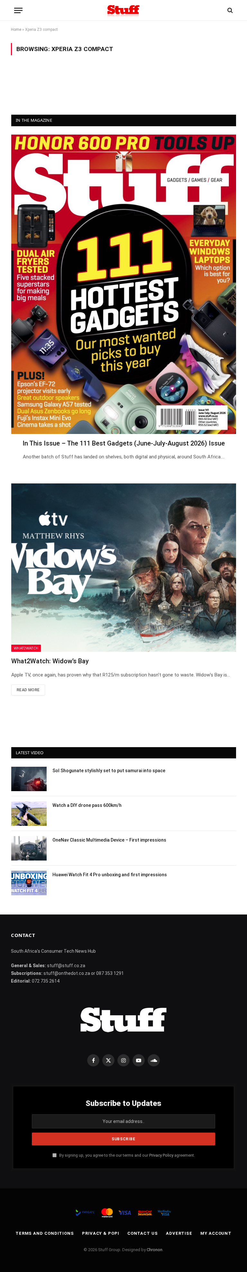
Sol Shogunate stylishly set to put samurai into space (108, 770)
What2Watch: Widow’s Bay (50, 661)
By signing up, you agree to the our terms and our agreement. (126, 1155)
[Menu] (18, 10)
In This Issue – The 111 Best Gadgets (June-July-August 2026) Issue (124, 443)
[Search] (229, 10)
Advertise (179, 1233)
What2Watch (26, 648)
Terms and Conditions (44, 1233)
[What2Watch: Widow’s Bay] (123, 567)
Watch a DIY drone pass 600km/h (87, 805)
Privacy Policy (161, 1155)
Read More (28, 690)
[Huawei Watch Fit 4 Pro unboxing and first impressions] (29, 883)
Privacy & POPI (100, 1233)
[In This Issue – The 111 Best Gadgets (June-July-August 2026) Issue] (123, 284)
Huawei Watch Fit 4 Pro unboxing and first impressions (109, 874)
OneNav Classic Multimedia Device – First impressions (109, 840)
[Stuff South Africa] (123, 10)
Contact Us (142, 1233)
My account (216, 1233)
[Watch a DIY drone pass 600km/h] (29, 813)
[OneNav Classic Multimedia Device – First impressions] (29, 848)
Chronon (154, 1249)
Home (16, 29)
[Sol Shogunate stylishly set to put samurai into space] (29, 779)
